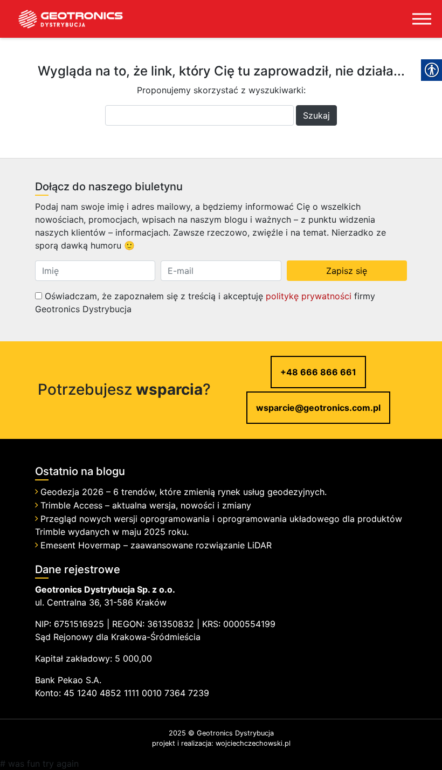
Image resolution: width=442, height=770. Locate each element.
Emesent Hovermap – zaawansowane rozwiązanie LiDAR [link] (156, 545)
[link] (62, 19)
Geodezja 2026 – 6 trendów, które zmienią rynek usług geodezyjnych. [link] (183, 491)
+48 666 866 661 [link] (318, 372)
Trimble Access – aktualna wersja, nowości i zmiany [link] (145, 505)
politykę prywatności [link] (308, 296)
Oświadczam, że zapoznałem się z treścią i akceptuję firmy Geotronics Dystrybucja (205, 302)
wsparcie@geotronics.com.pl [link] (318, 407)
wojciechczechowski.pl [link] (253, 743)
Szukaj (316, 115)
